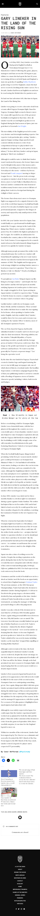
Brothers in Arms (20, 878)
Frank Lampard (16, 173)
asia (6, 812)
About (20, 869)
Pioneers (20, 898)
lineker (19, 812)
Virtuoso (20, 903)
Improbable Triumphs (20, 889)
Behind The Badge (20, 872)
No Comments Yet (12, 826)
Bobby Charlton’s (29, 82)
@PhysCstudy (24, 752)
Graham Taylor (31, 582)
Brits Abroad (20, 875)
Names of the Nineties (20, 892)
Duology (20, 883)
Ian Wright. (22, 126)
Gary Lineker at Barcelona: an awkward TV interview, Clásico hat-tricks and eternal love (8, 802)
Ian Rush (15, 279)
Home (20, 886)
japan (9, 812)
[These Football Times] (20, 4)
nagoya (25, 812)
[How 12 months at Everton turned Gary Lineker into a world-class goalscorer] (9, 773)
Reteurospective (20, 901)
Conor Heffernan (15, 33)
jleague (13, 812)
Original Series (20, 895)
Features (5, 15)
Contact (20, 881)
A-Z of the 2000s (20, 866)
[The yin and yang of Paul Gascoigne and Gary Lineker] (28, 777)
